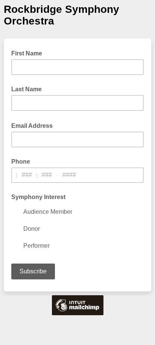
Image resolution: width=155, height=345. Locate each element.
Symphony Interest (38, 197)
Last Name (26, 89)
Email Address (34, 125)
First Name (26, 53)
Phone (20, 161)
